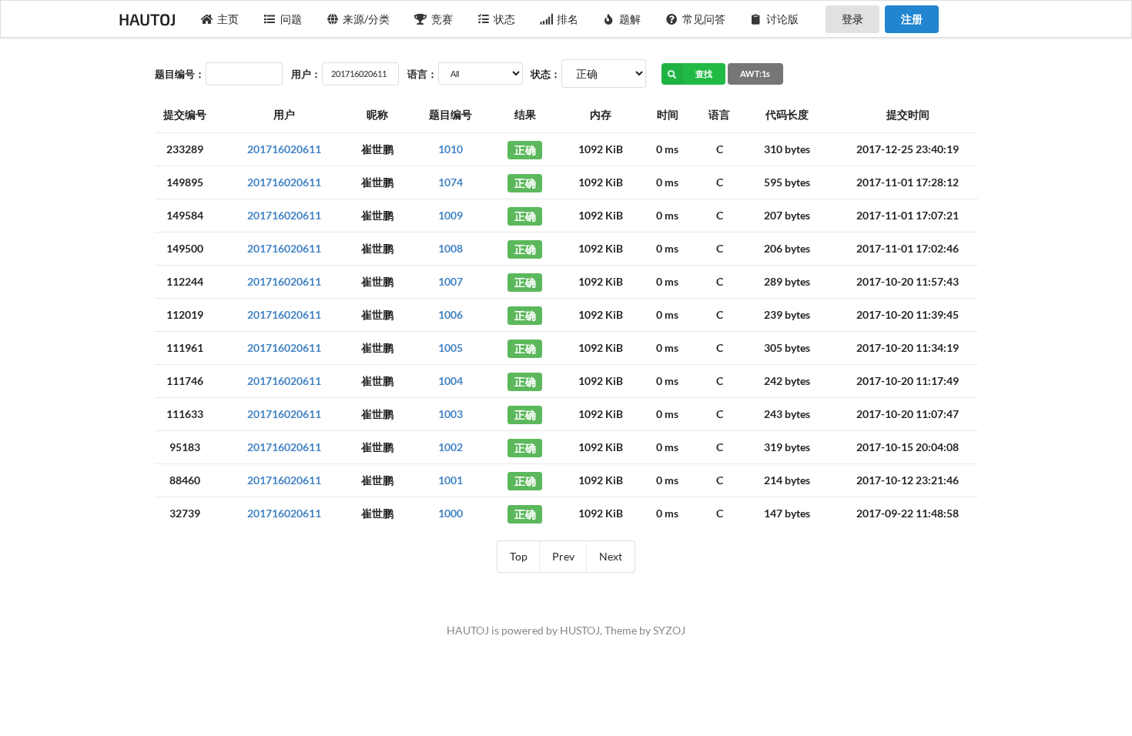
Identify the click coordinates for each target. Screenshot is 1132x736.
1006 (450, 314)
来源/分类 (366, 18)
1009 (450, 215)
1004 (450, 380)
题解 (630, 18)
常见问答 (703, 18)
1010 (450, 149)
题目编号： (180, 74)
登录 (852, 18)
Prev (563, 556)
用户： (306, 74)
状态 (504, 18)
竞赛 (442, 18)
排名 (567, 18)
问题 (291, 18)
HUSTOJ (580, 630)
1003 (450, 413)
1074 (450, 182)
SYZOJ (669, 630)
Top (518, 556)
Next (610, 556)
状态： (546, 74)
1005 (450, 347)
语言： (422, 74)
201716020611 (284, 149)
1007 (450, 281)
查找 (703, 74)
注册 (912, 18)
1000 (450, 513)
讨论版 (782, 18)
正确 (525, 149)
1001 (450, 480)
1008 (450, 248)
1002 (450, 446)
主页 (228, 18)
